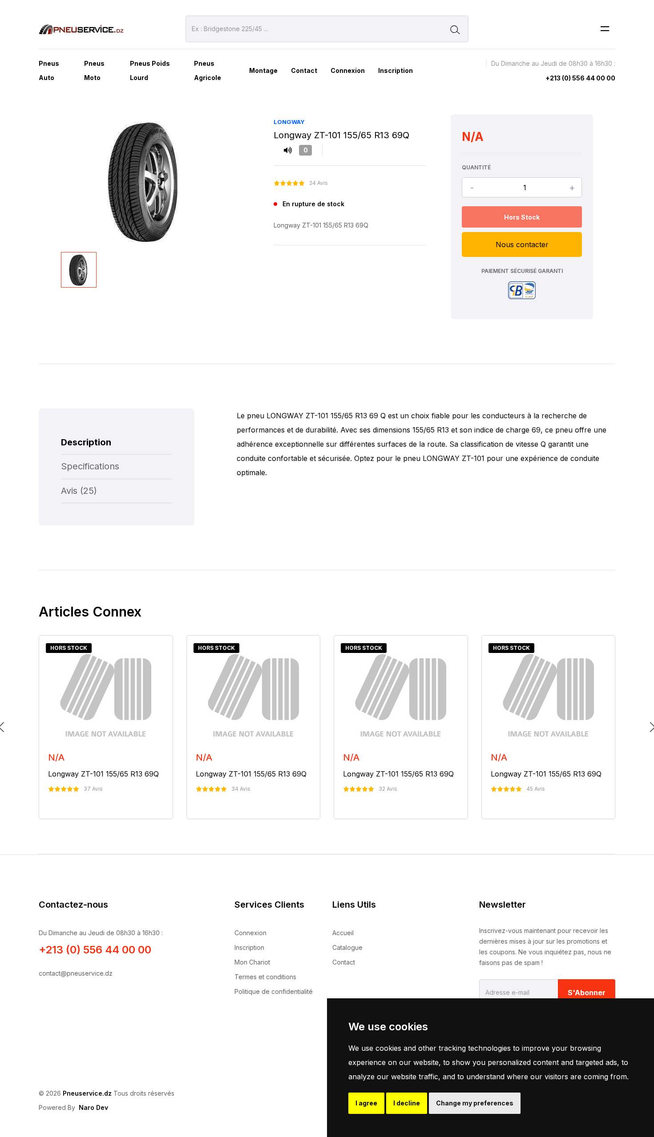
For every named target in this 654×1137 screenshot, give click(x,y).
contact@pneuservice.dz (76, 973)
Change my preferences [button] (474, 1103)
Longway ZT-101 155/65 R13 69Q (103, 773)
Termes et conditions (265, 977)
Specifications (90, 466)
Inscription (395, 70)
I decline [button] (406, 1103)
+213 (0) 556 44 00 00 (580, 78)
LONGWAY (289, 121)
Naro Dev (93, 1107)
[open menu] (605, 29)
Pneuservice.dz (87, 1093)
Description (86, 442)
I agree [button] (366, 1103)
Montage (263, 70)
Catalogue (347, 947)
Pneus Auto (49, 70)
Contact (304, 70)
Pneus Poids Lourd (150, 70)
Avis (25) (79, 490)
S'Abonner (587, 992)
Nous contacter (522, 244)
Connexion (348, 70)
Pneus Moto (94, 70)
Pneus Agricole (207, 70)
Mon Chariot (252, 962)
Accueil (343, 933)
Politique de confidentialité (273, 991)
